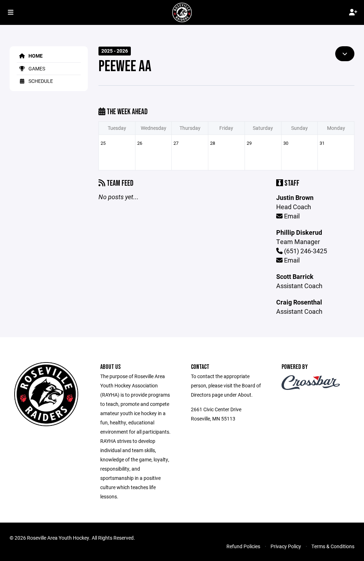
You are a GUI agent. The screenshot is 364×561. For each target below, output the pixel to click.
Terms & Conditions (332, 546)
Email (291, 216)
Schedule (40, 81)
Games (36, 68)
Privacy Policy (286, 546)
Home (35, 55)
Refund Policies (243, 546)
